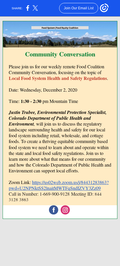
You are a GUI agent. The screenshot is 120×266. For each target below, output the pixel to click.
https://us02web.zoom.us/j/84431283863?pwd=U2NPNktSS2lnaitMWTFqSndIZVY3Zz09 (59, 185)
